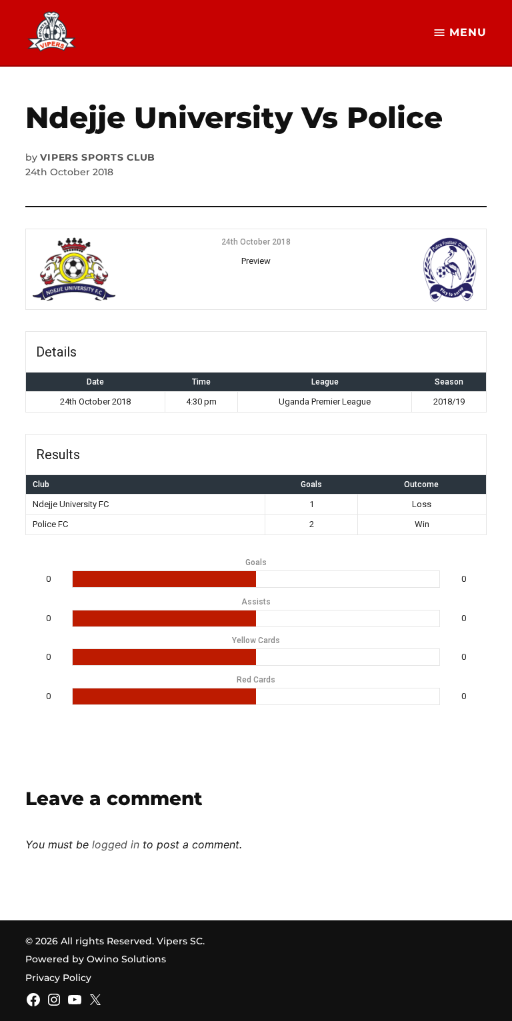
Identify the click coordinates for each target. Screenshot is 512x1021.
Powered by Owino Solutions (95, 959)
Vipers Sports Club (97, 157)
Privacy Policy (58, 978)
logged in (115, 844)
